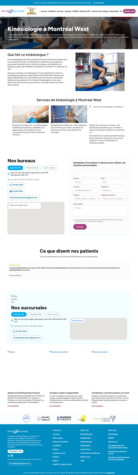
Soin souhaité (77, 204)
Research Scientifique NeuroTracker (24, 393)
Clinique (76, 195)
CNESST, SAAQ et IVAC (81, 11)
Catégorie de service (108, 195)
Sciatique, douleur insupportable (64, 393)
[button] (16, 191)
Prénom (76, 178)
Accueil (44, 11)
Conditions (52, 11)
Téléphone (105, 187)
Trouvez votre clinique (100, 11)
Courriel (76, 187)
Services (60, 11)
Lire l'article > (14, 406)
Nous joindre (114, 11)
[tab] (15, 168)
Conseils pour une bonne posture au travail (110, 393)
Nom (103, 178)
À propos (67, 11)
